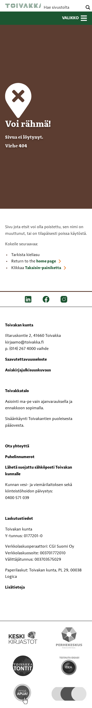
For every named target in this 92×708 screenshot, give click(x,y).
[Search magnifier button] (88, 7)
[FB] (46, 299)
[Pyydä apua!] (23, 694)
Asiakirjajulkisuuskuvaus (28, 370)
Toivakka (24, 5)
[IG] (64, 299)
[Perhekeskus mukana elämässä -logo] (69, 638)
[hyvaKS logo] (69, 689)
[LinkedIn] (28, 299)
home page (46, 261)
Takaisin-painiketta (43, 268)
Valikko (70, 18)
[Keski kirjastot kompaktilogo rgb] (23, 632)
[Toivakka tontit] (23, 666)
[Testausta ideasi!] (68, 666)
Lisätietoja (15, 587)
